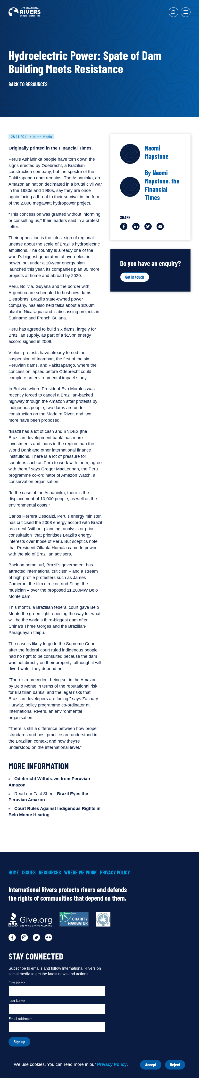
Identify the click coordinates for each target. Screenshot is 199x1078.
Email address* (20, 1019)
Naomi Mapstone (156, 152)
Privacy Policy (112, 1064)
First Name (16, 983)
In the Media (42, 137)
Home (13, 872)
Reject (177, 1066)
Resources (50, 872)
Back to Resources (28, 84)
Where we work (80, 872)
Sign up (19, 1041)
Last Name (16, 1001)
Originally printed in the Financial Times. (50, 148)
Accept (153, 1066)
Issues (29, 872)
